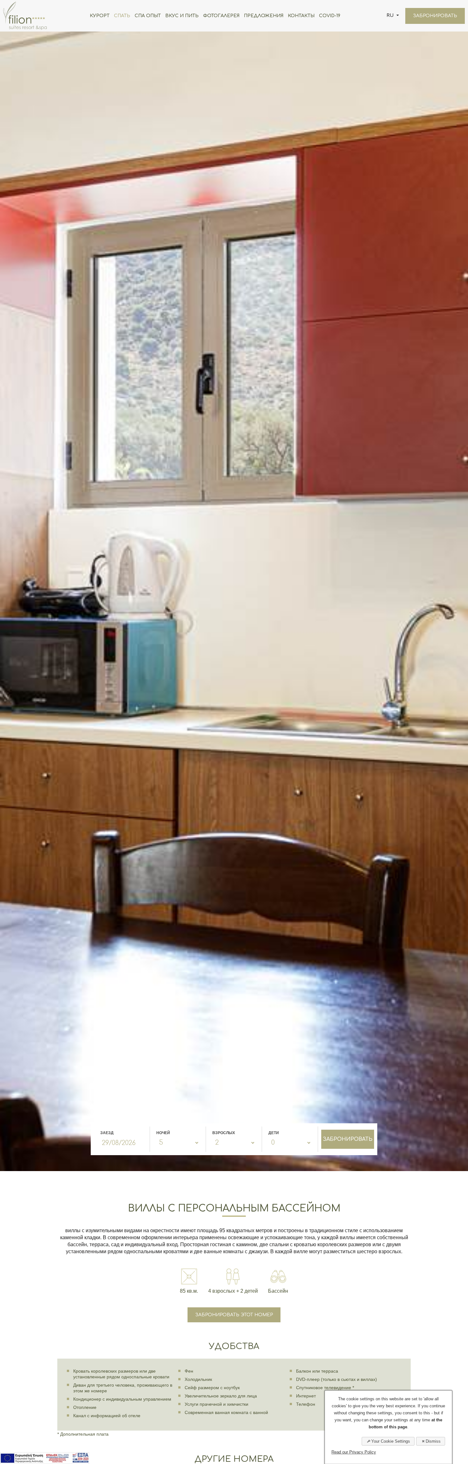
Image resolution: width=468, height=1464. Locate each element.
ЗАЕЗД (107, 1133)
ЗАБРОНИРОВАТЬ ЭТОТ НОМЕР (234, 1314)
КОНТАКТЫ (301, 15)
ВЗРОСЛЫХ (223, 1133)
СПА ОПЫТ (148, 15)
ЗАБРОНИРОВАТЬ (435, 15)
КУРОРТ (100, 15)
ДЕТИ (273, 1133)
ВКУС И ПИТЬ (182, 15)
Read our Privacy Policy (353, 1452)
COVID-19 (329, 15)
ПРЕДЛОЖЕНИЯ (263, 15)
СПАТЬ (122, 15)
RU (390, 15)
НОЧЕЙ (163, 1133)
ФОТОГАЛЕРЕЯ (221, 15)
